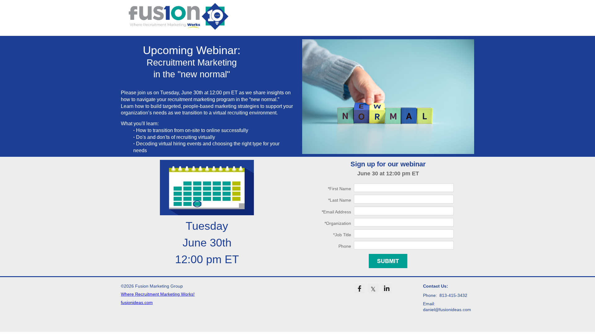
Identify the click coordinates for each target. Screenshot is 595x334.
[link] (359, 288)
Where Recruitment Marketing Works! (158, 294)
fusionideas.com (137, 302)
